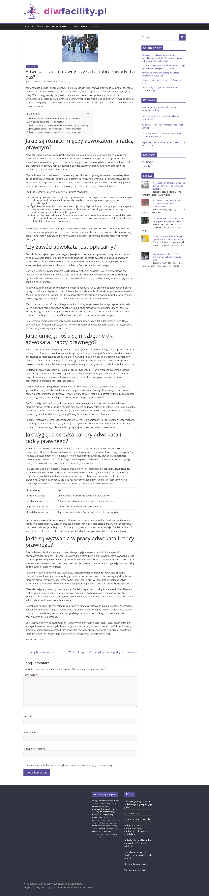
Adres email (30, 732)
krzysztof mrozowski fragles (106, 812)
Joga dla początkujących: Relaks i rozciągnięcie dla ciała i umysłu (138, 855)
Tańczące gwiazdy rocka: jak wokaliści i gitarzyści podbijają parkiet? (138, 804)
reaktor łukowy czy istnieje (110, 820)
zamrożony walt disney (109, 834)
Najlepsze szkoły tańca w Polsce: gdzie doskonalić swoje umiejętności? (168, 203)
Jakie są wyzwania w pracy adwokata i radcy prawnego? (55, 132)
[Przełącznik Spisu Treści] (87, 114)
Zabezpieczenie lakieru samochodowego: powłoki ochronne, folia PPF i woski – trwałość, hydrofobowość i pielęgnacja (163, 58)
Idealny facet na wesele (39, 652)
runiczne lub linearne (100, 823)
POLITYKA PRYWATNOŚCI (58, 26)
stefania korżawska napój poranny (104, 826)
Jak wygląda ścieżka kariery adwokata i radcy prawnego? (55, 128)
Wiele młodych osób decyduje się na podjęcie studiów (102, 652)
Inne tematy (31, 66)
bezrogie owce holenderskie (102, 801)
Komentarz (30, 674)
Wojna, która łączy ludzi (135, 870)
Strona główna (34, 26)
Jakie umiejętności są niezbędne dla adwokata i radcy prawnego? (59, 125)
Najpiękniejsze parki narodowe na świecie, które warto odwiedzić (138, 843)
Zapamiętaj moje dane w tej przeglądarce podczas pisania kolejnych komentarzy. (70, 765)
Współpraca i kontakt (86, 26)
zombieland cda (98, 837)
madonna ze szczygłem (100, 815)
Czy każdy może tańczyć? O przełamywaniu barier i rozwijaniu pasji (168, 257)
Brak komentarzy (63, 81)
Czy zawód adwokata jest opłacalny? (46, 121)
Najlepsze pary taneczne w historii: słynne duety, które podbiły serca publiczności (169, 186)
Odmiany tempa (131, 813)
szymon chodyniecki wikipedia (103, 828)
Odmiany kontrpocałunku (136, 864)
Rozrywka (145, 166)
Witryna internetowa (34, 748)
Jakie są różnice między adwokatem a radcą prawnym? (55, 118)
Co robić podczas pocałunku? (137, 819)
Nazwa (28, 716)
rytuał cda (112, 823)
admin (49, 81)
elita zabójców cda (106, 803)
